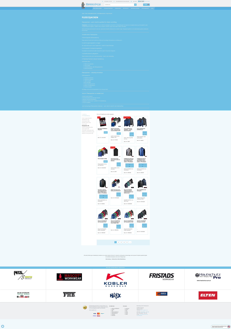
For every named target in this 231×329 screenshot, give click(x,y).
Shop (86, 13)
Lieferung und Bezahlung (115, 308)
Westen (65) (84, 124)
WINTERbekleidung (101, 13)
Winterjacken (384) (86, 121)
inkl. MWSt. (142, 1)
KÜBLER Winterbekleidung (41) (88, 131)
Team (126, 310)
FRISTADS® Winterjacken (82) (88, 130)
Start (83, 13)
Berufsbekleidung (97, 8)
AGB (112, 310)
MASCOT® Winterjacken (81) (87, 133)
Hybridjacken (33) (85, 119)
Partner (126, 314)
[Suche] (135, 5)
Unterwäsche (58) (85, 128)
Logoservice (127, 308)
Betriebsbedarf (145, 8)
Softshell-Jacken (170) (86, 122)
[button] (2, 326)
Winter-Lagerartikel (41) (86, 118)
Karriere (126, 311)
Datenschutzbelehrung (115, 311)
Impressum (113, 314)
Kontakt (113, 309)
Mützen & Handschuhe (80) (87, 127)
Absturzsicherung (135, 8)
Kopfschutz (125, 8)
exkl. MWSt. (147, 1)
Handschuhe (118, 8)
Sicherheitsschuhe (108, 8)
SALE (152, 8)
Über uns (126, 309)
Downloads (113, 315)
